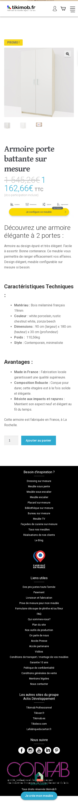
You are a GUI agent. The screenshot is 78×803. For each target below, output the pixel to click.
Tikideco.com (39, 723)
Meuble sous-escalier (39, 491)
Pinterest (56, 750)
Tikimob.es (39, 718)
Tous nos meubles (39, 529)
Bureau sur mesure (39, 513)
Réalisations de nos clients (39, 535)
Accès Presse (39, 640)
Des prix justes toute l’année (39, 587)
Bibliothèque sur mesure (39, 508)
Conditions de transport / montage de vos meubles (39, 657)
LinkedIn (48, 750)
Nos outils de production (39, 630)
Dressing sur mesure (39, 481)
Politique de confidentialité (39, 667)
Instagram (30, 750)
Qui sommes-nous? (39, 619)
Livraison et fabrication (39, 597)
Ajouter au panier (38, 440)
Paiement (39, 592)
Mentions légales (39, 678)
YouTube (39, 750)
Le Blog (39, 540)
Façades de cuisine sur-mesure (39, 524)
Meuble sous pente (39, 486)
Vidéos (39, 651)
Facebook (21, 750)
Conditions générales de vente (39, 673)
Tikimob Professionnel (39, 707)
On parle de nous (39, 635)
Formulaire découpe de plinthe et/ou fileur (39, 608)
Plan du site (39, 624)
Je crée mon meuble (39, 795)
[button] (67, 54)
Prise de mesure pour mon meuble (39, 603)
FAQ (39, 614)
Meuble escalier (39, 497)
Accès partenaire (39, 646)
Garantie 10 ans (39, 662)
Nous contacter (39, 684)
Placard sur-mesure (39, 502)
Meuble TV (39, 518)
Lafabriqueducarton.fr (39, 729)
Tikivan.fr (39, 713)
